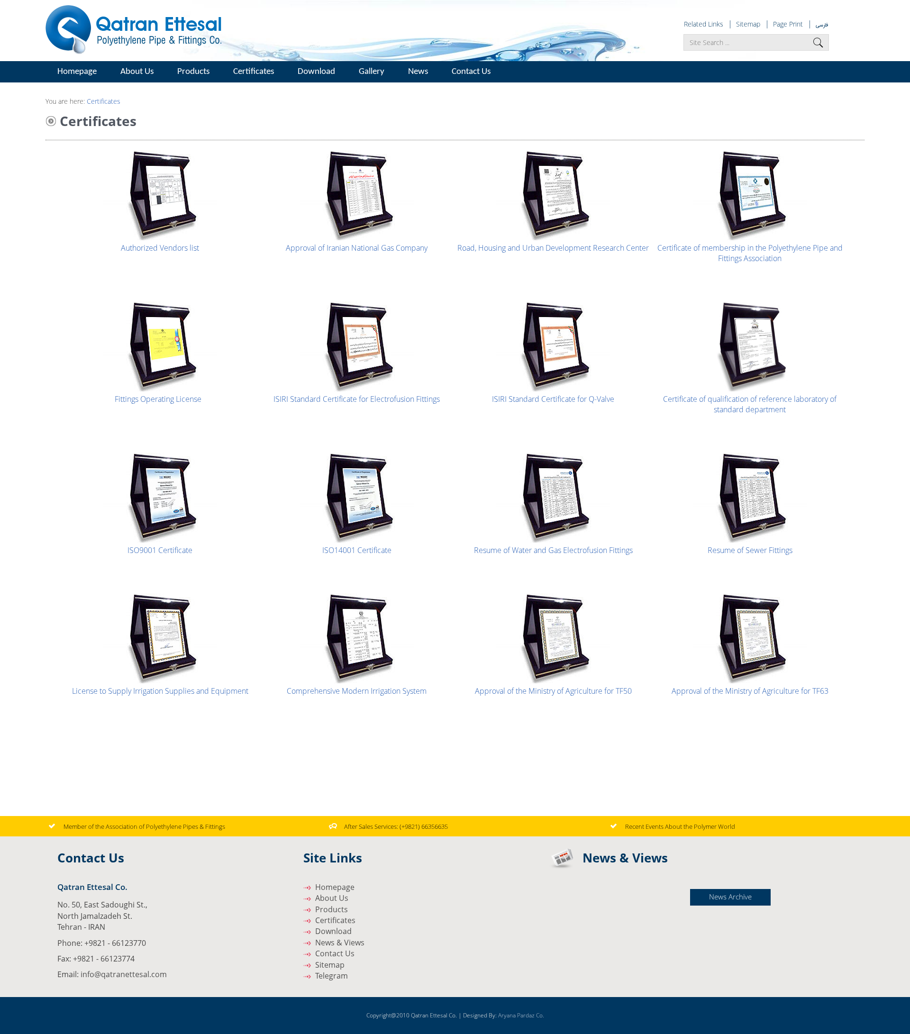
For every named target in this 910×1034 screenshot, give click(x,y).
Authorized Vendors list (160, 248)
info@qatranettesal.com (124, 974)
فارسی (822, 25)
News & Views (339, 942)
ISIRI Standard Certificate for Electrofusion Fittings (356, 399)
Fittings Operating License (159, 399)
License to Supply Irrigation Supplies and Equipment (160, 691)
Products (331, 909)
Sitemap (748, 23)
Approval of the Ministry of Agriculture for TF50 (553, 691)
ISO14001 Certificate (356, 550)
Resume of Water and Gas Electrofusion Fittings (553, 550)
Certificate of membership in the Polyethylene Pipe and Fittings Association (750, 253)
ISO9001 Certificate (159, 550)
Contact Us (471, 71)
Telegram (331, 976)
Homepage (77, 71)
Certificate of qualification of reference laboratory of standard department (750, 404)
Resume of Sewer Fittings (750, 550)
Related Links (703, 23)
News (418, 71)
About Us (331, 898)
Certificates (253, 71)
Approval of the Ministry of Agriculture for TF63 (750, 691)
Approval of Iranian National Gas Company (357, 248)
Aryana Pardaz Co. (521, 1015)
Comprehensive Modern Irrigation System (357, 691)
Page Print (788, 23)
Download (316, 71)
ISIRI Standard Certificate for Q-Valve (553, 399)
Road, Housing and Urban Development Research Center (553, 248)
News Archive (730, 896)
